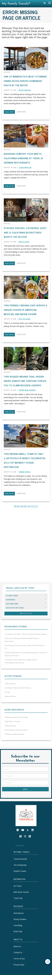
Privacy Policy (19, 964)
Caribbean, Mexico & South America (18, 688)
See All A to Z (26, 613)
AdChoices (20, 845)
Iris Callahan (24, 319)
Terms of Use (19, 958)
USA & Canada (10, 684)
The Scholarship (20, 865)
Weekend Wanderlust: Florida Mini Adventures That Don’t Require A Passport (26, 654)
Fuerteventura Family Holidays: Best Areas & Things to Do (25, 647)
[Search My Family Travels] (45, 4)
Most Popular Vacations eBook (16, 730)
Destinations (12, 604)
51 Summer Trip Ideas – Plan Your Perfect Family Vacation (26, 634)
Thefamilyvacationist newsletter (16, 717)
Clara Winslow (25, 168)
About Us (17, 946)
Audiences (10, 600)
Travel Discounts (20, 859)
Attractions (12, 596)
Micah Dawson (25, 90)
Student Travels (20, 871)
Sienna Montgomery (27, 390)
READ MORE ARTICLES (26, 506)
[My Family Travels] (26, 815)
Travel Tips (18, 898)
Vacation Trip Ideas (15, 608)
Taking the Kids (10, 726)
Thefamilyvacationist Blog (14, 734)
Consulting (18, 925)
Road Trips (18, 931)
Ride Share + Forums (12, 721)
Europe (7, 692)
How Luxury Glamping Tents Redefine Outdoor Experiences (22, 639)
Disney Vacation (20, 919)
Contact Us (18, 952)
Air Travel (17, 886)
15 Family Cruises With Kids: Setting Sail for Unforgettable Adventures (21, 661)
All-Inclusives (19, 913)
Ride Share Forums (21, 892)
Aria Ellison (24, 242)
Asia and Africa (10, 696)
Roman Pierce (25, 472)
